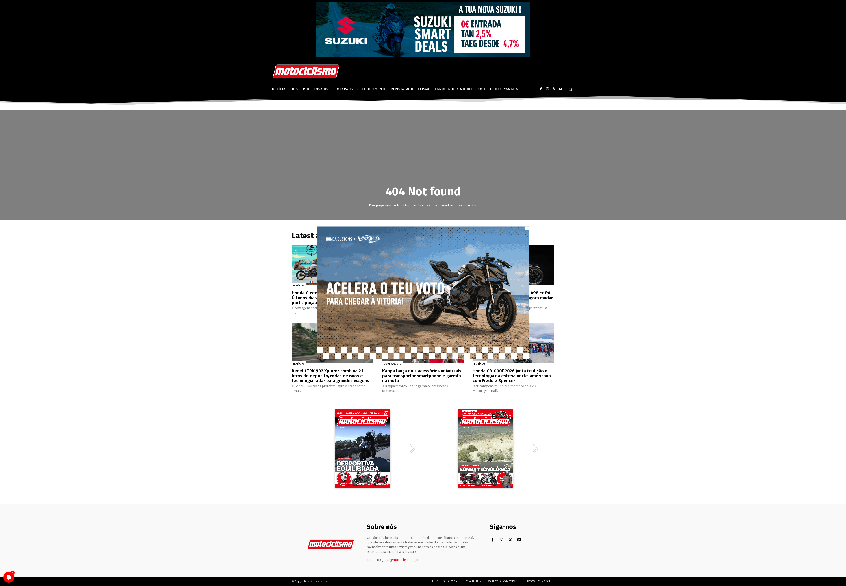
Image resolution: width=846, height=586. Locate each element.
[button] (570, 89)
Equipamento (393, 363)
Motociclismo (318, 581)
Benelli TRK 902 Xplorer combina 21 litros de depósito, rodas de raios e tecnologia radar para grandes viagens (330, 375)
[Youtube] (560, 89)
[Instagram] (547, 89)
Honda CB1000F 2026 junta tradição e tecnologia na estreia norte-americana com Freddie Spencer (512, 375)
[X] (554, 89)
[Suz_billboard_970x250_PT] (423, 56)
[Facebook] (541, 89)
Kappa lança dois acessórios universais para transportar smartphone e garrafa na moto (421, 375)
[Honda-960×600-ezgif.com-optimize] (423, 357)
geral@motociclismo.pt (400, 560)
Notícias (299, 285)
